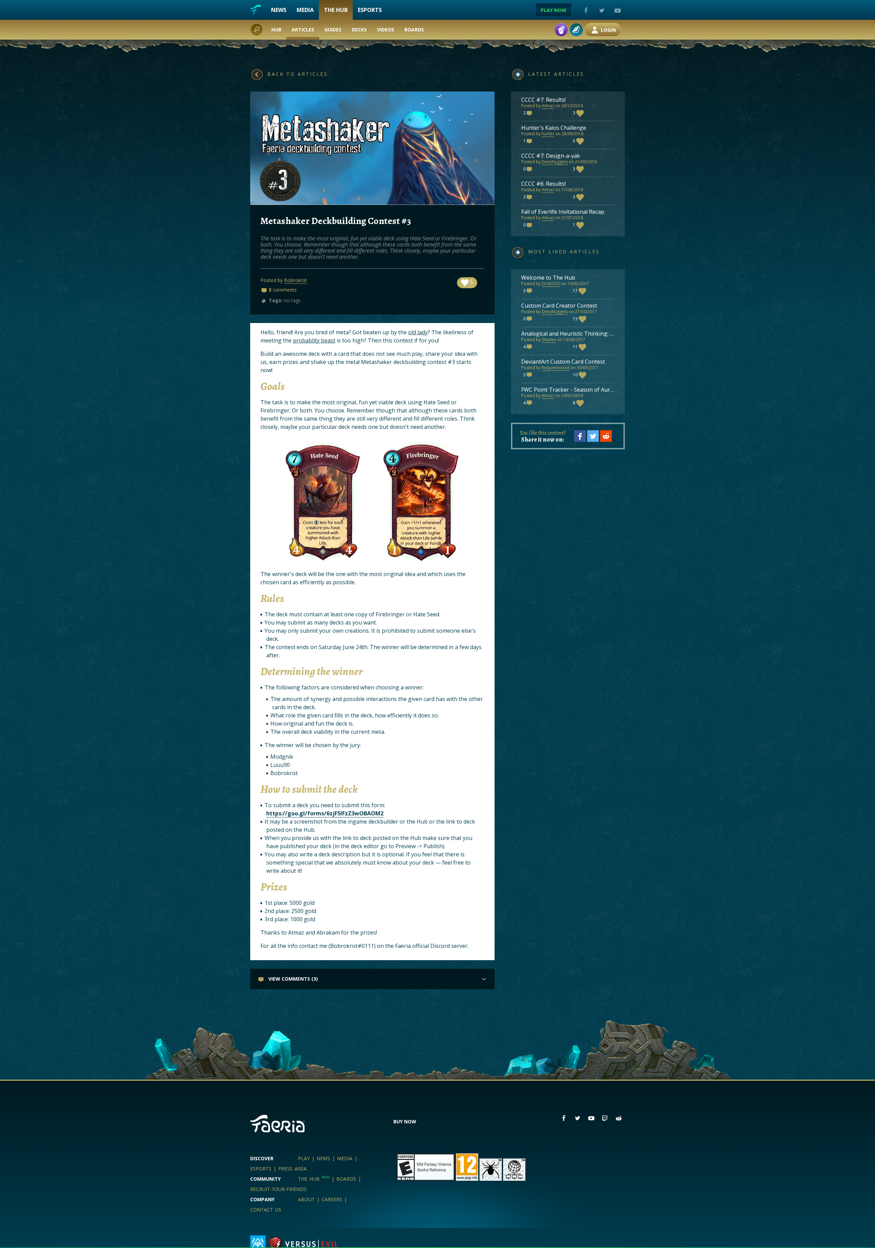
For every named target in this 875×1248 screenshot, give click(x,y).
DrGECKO (551, 283)
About (306, 1199)
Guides (332, 29)
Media (305, 10)
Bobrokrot (295, 280)
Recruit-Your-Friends (278, 1189)
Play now (553, 10)
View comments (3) (292, 979)
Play (304, 1158)
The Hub (336, 10)
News (278, 10)
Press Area (292, 1168)
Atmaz (548, 106)
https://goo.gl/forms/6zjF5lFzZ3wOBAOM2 (324, 813)
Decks (359, 29)
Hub (276, 29)
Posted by (531, 106)
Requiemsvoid (555, 367)
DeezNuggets (555, 162)
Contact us (265, 1209)
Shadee (549, 339)
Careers (332, 1199)
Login (608, 30)
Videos (385, 29)
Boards (414, 29)
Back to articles (297, 74)
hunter (548, 134)
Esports (370, 10)
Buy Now (404, 1121)
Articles (303, 29)
